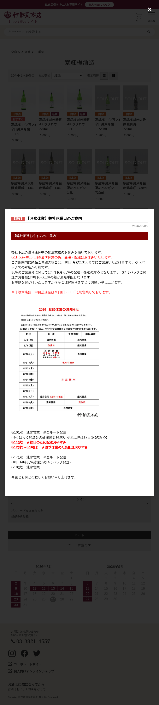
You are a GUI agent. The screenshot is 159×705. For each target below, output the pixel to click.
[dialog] (79, 352)
